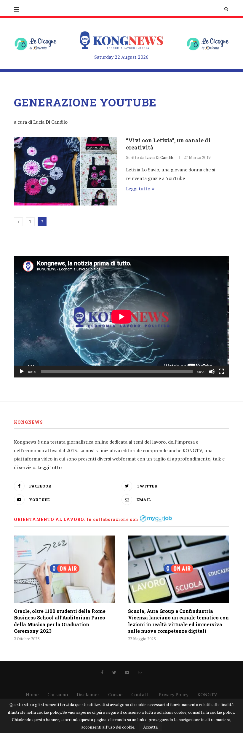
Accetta (150, 727)
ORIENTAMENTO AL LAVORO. (49, 519)
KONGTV (207, 694)
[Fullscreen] (221, 372)
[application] (121, 316)
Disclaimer (88, 694)
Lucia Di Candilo (160, 157)
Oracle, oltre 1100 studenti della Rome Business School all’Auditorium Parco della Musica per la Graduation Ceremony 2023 (59, 621)
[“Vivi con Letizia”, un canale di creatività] (65, 171)
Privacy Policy (173, 694)
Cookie (115, 694)
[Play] (22, 372)
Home (32, 694)
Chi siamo (57, 694)
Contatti (140, 694)
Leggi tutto (138, 188)
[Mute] (212, 372)
